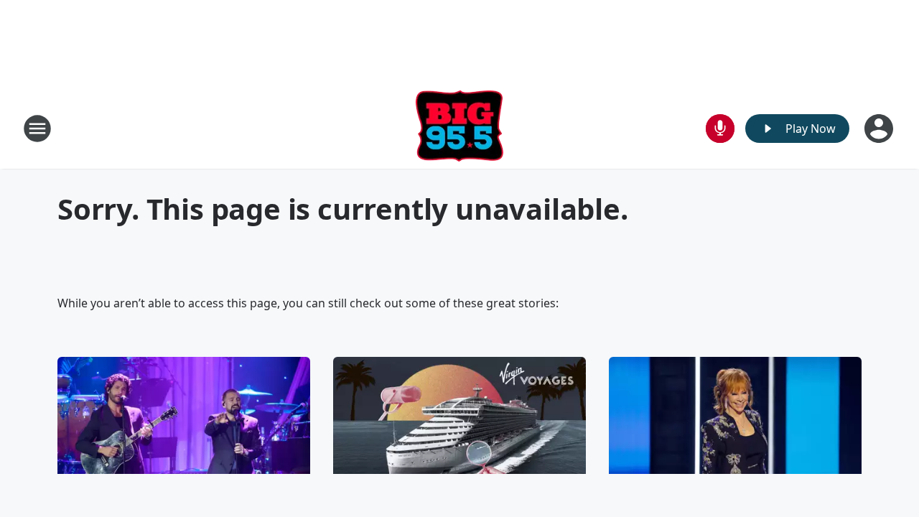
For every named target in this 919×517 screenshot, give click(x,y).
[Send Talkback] (720, 128)
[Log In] (880, 128)
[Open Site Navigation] (37, 128)
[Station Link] (459, 128)
